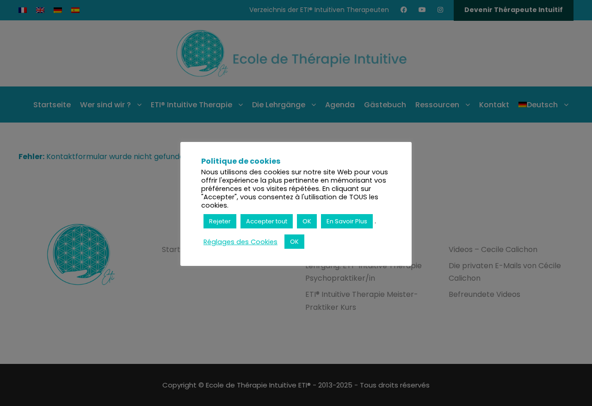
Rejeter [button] (220, 221)
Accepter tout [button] (266, 221)
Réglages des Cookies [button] (241, 242)
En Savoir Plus (347, 221)
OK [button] (306, 221)
